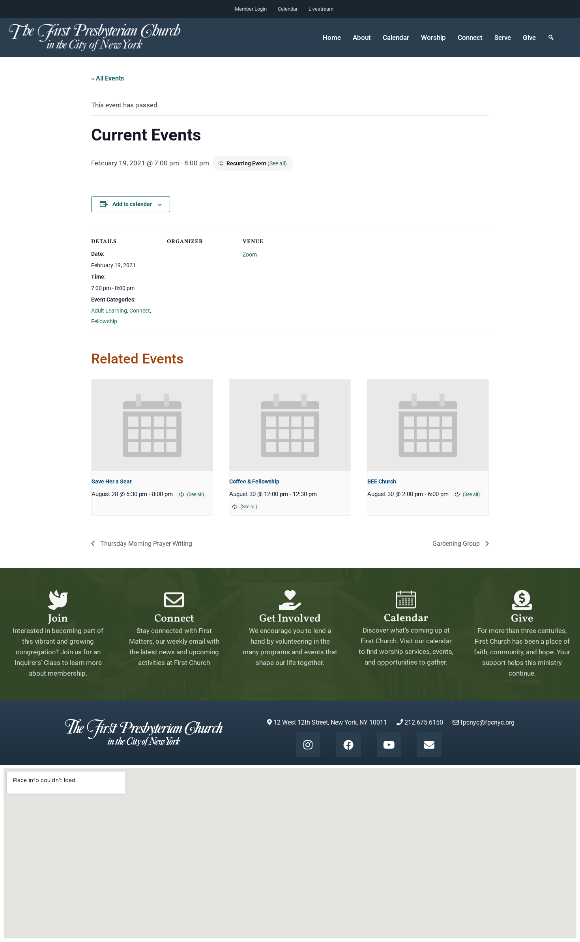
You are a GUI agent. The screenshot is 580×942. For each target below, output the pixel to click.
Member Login (251, 9)
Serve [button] (502, 37)
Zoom (250, 254)
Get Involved (290, 618)
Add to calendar (132, 204)
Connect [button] (470, 37)
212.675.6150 (423, 722)
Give (529, 37)
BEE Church (381, 481)
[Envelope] (429, 744)
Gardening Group (456, 543)
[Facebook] (348, 744)
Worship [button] (433, 37)
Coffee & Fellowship (254, 481)
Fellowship (104, 321)
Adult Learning (109, 310)
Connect (139, 310)
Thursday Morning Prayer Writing (145, 543)
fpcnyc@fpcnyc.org (487, 722)
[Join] (58, 600)
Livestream (321, 9)
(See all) (277, 163)
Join (58, 618)
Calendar (287, 9)
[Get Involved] (290, 600)
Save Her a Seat (112, 481)
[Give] (522, 600)
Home (332, 37)
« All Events (107, 78)
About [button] (362, 37)
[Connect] (174, 600)
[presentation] (152, 425)
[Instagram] (308, 744)
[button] (551, 37)
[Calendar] (406, 599)
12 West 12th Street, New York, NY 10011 (329, 722)
